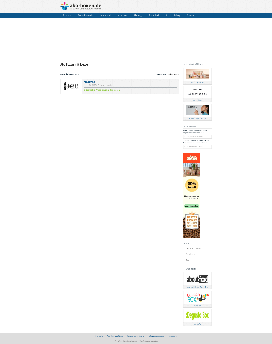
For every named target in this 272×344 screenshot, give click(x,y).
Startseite (67, 15)
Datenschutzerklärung (135, 336)
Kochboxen (122, 15)
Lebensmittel (105, 15)
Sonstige (190, 15)
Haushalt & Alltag (173, 15)
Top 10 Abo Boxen (193, 248)
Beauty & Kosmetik (85, 15)
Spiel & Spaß (154, 15)
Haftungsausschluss (156, 336)
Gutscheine (190, 254)
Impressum (172, 336)
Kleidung (138, 15)
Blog (187, 260)
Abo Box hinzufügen (115, 336)
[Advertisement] (136, 40)
